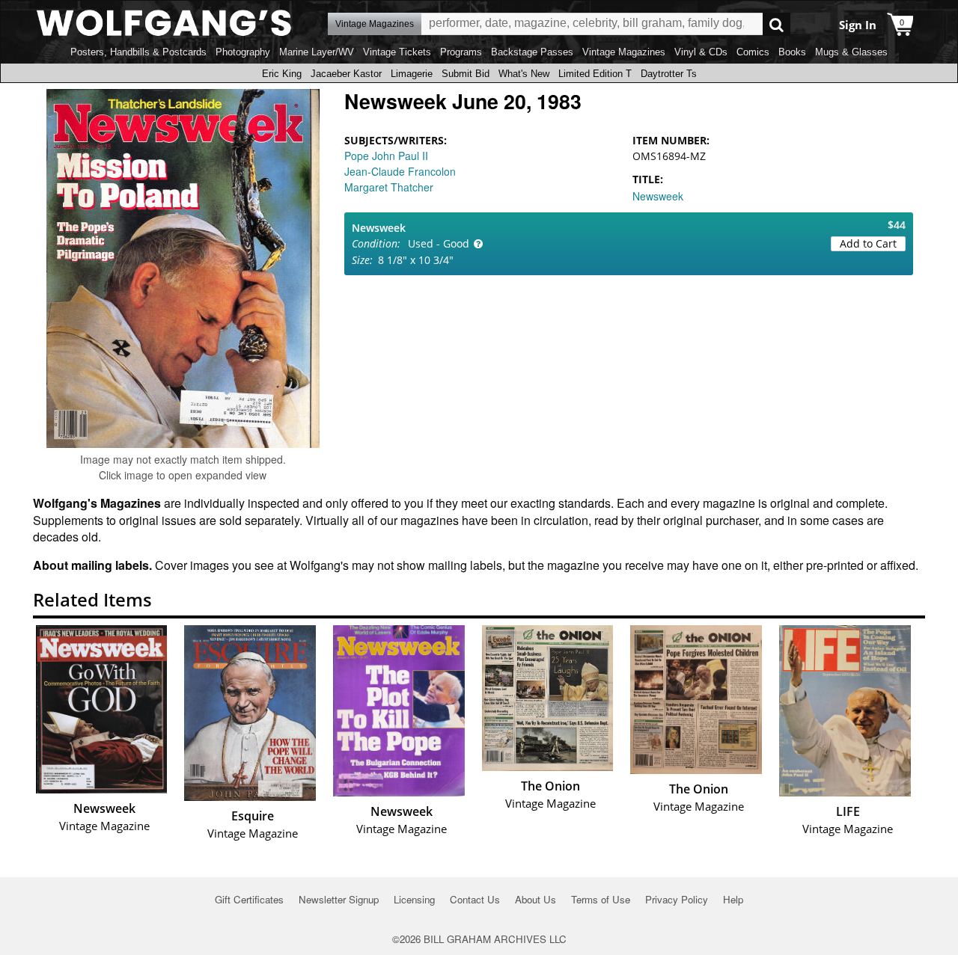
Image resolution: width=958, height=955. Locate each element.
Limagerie (412, 73)
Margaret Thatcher (388, 186)
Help (733, 899)
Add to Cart (868, 243)
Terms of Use (600, 899)
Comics (752, 52)
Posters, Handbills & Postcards (138, 52)
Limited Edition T (595, 73)
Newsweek (657, 195)
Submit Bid (465, 73)
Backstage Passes (532, 52)
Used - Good (438, 243)
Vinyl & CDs (700, 52)
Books (792, 52)
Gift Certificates (249, 899)
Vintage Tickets (397, 52)
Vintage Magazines (623, 52)
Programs (461, 52)
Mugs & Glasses (851, 52)
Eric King (282, 73)
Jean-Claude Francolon (400, 171)
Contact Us (475, 899)
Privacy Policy (676, 899)
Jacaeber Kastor (346, 73)
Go (776, 24)
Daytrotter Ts (669, 73)
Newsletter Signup (339, 899)
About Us (535, 899)
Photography (243, 52)
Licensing (414, 899)
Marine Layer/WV (316, 52)
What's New (523, 73)
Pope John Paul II (386, 155)
